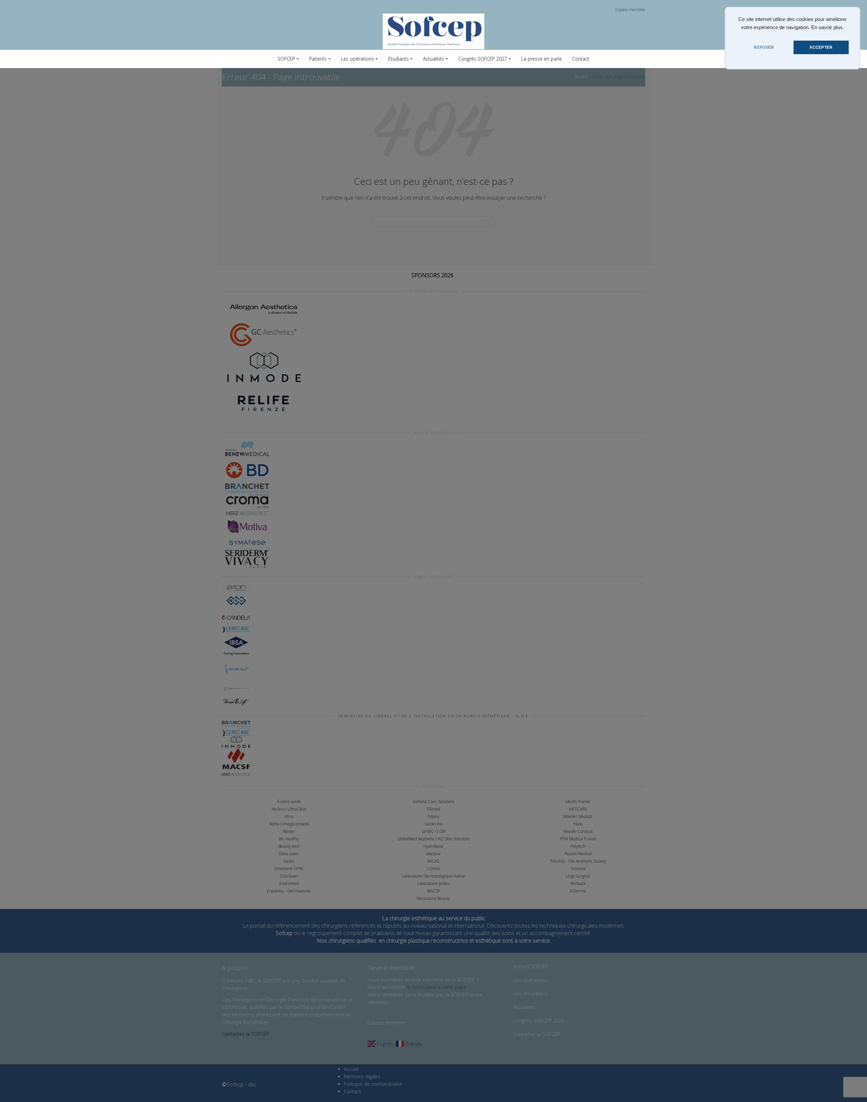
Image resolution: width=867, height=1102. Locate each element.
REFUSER (764, 47)
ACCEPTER (820, 47)
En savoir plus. (827, 27)
